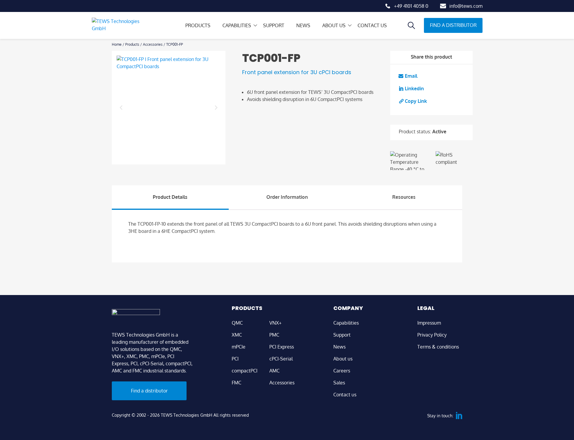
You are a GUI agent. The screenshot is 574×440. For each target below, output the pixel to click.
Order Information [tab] (287, 197)
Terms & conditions (438, 347)
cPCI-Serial (281, 359)
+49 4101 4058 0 (411, 6)
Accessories (153, 44)
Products (197, 25)
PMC (274, 335)
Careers (341, 371)
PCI (235, 359)
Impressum (429, 323)
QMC (237, 323)
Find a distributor (453, 25)
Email (411, 76)
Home (117, 44)
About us (334, 25)
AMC (274, 371)
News (303, 25)
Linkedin (414, 88)
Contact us (372, 25)
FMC (236, 383)
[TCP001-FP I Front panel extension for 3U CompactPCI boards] (169, 108)
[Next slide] (216, 107)
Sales (339, 383)
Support (273, 25)
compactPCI (244, 371)
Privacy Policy (432, 335)
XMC (237, 335)
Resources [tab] (404, 197)
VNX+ (275, 323)
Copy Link (416, 101)
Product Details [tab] (170, 197)
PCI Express (281, 347)
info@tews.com (466, 6)
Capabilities (236, 25)
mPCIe (238, 347)
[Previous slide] (121, 107)
